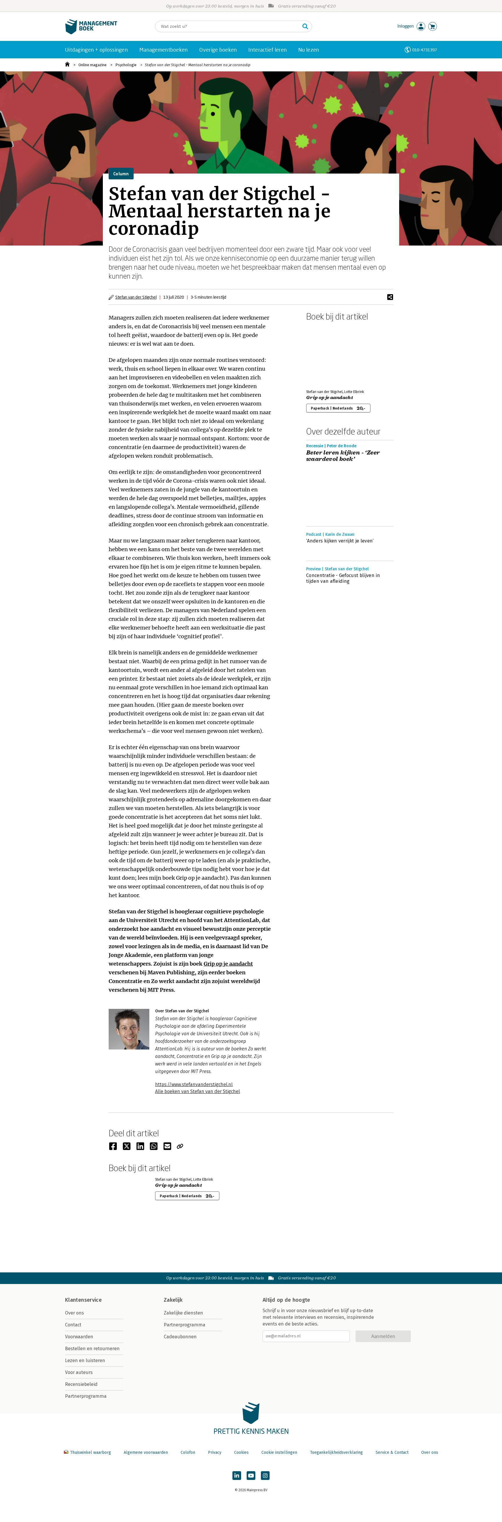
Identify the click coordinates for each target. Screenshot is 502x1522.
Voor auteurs (79, 1372)
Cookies (241, 1452)
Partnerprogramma (86, 1396)
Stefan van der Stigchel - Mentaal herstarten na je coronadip (197, 65)
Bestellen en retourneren (92, 1348)
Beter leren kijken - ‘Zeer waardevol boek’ (343, 456)
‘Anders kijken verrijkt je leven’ (340, 541)
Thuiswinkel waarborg (90, 1452)
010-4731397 (424, 49)
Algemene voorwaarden (146, 1452)
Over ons (74, 1313)
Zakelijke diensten (183, 1313)
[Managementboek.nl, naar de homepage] (91, 32)
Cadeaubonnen (180, 1336)
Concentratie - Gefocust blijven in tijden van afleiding (343, 578)
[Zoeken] (305, 26)
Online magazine (92, 65)
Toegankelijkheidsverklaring (336, 1452)
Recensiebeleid (81, 1384)
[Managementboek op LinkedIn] (236, 1475)
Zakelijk (173, 1300)
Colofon (188, 1452)
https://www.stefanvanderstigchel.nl (194, 1084)
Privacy (214, 1452)
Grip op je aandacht (228, 963)
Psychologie (126, 65)
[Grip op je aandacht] (326, 354)
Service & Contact (392, 1452)
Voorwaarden (79, 1336)
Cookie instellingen (279, 1452)
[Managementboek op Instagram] (265, 1475)
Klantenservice (83, 1300)
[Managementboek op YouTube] (251, 1475)
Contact (73, 1325)
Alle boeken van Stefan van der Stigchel (197, 1091)
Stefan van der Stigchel (136, 297)
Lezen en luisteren (85, 1360)
